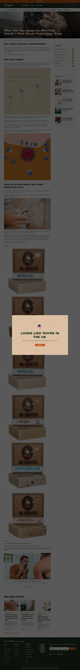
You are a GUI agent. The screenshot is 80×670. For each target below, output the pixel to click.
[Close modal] (65, 317)
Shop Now (40, 345)
